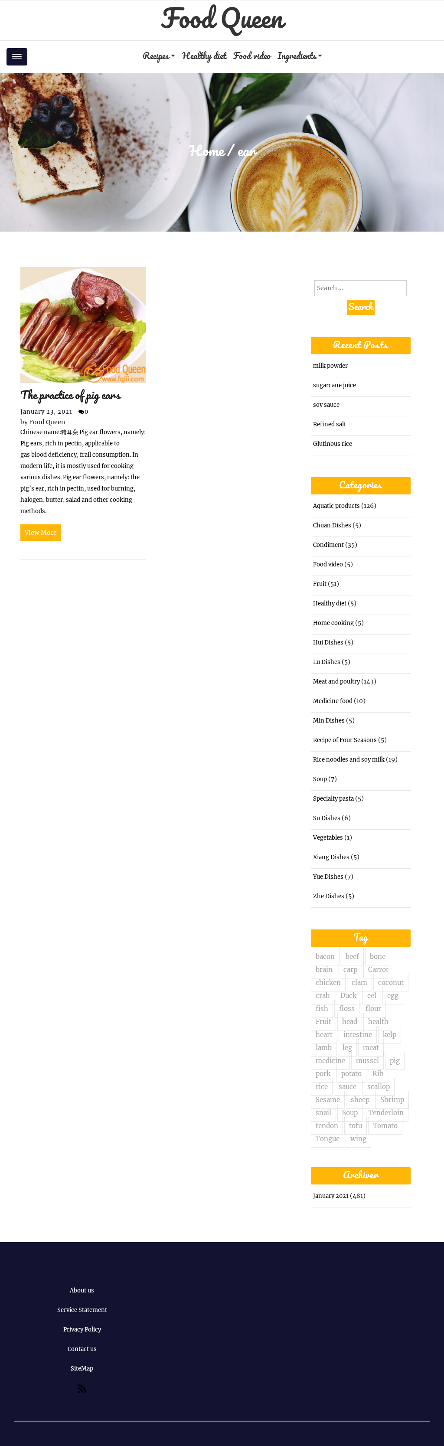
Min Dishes (329, 720)
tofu (355, 1126)
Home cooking (333, 623)
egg (392, 995)
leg (347, 1048)
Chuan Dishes (332, 525)
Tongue (328, 1139)
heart (324, 1035)
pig (395, 1061)
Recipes (156, 56)
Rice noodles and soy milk (349, 759)
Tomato (385, 1126)
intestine (357, 1035)
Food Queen (222, 20)
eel (371, 995)
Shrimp (392, 1100)
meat (371, 1048)
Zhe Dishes (328, 896)
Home (206, 152)
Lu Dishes (326, 662)
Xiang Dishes (331, 857)
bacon (325, 956)
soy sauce (326, 405)
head (349, 1021)
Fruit (319, 584)
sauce (347, 1087)
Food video (252, 56)
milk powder (330, 366)
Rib (377, 1074)
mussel (367, 1061)
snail (323, 1113)
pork (323, 1074)
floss (347, 1008)
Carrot (378, 969)
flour (373, 1008)
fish (322, 1008)
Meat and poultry (336, 681)
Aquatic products (336, 506)
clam (359, 982)
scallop (378, 1087)
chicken (328, 982)
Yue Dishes (328, 876)
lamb (324, 1048)
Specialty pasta (333, 798)
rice (322, 1087)
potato (351, 1074)
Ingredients (297, 56)
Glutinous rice (332, 444)
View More (41, 533)
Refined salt (329, 424)
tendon (327, 1126)
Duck (348, 995)
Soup (320, 779)
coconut (391, 982)
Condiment (328, 545)
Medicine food (333, 701)
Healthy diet (204, 56)
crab (323, 995)
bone (377, 956)
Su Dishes (326, 818)
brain (324, 969)
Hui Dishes (328, 642)
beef (352, 956)
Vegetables (328, 837)
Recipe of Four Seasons (345, 740)
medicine (330, 1061)
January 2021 (331, 1196)
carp (350, 969)
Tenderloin (386, 1113)
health (378, 1021)
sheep (360, 1100)
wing (358, 1139)
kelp (389, 1035)
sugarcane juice (334, 385)
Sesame (328, 1100)
